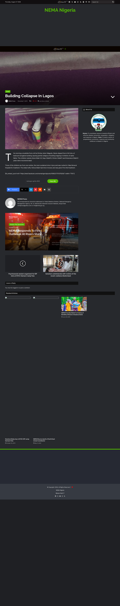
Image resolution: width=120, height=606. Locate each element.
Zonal (7, 91)
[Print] (49, 189)
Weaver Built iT (60, 493)
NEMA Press (12, 101)
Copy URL (53, 181)
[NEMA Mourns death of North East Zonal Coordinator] (46, 367)
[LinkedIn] (31, 189)
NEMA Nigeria (60, 490)
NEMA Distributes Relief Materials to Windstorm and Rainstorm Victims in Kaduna (28, 232)
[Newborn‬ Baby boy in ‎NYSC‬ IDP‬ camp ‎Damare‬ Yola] (17, 367)
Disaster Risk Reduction (17, 224)
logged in (15, 287)
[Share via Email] (44, 189)
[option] (41, 231)
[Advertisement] (60, 29)
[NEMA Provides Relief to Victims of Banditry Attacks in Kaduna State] (74, 304)
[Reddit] (40, 189)
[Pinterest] (35, 189)
